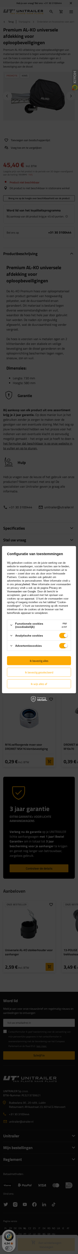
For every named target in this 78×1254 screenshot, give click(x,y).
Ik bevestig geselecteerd (39, 672)
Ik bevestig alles (39, 660)
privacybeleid (22, 584)
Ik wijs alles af (39, 684)
